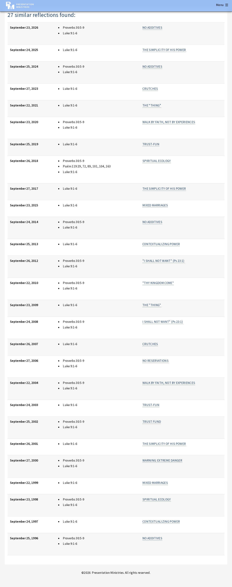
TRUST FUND (151, 422)
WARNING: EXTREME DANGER (162, 460)
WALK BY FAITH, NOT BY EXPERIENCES (168, 122)
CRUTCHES (150, 89)
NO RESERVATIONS (155, 361)
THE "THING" (151, 305)
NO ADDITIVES (152, 28)
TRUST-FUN (150, 144)
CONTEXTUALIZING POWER (161, 244)
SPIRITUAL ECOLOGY (156, 161)
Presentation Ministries (25, 5)
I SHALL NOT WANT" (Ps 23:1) (162, 322)
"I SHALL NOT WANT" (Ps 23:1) (163, 261)
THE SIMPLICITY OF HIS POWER (164, 50)
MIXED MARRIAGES (155, 205)
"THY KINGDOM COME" (158, 283)
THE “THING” (151, 105)
